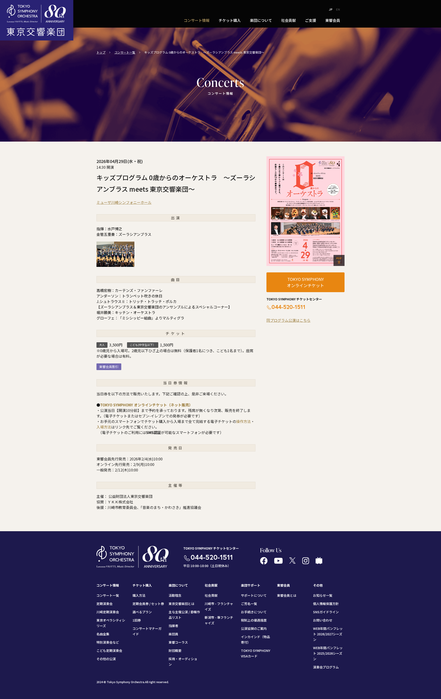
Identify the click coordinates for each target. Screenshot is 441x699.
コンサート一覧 (124, 52)
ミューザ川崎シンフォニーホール (124, 202)
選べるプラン (142, 612)
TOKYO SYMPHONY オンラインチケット (305, 282)
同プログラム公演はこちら (288, 320)
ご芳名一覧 (249, 603)
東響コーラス (178, 642)
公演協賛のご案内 (254, 628)
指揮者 (173, 625)
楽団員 (173, 634)
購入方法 (139, 595)
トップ (100, 52)
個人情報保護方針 (326, 603)
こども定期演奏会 (109, 650)
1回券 (137, 620)
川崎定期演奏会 (107, 612)
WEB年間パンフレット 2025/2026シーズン (328, 653)
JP (330, 9)
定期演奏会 (104, 603)
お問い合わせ (322, 620)
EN (338, 9)
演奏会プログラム (326, 667)
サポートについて (254, 595)
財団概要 (175, 650)
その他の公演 (106, 658)
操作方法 (243, 421)
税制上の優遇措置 (254, 620)
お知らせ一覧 (322, 595)
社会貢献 (211, 595)
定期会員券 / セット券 (148, 603)
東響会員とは (286, 595)
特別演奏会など (107, 642)
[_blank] (305, 211)
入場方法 (103, 427)
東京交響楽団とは (181, 603)
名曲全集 (102, 634)
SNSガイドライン (326, 612)
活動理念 (175, 595)
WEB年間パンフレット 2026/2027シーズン (328, 634)
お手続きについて (254, 612)
